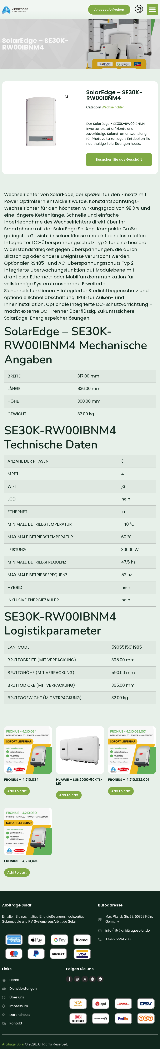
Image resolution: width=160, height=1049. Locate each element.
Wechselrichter (113, 107)
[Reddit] (100, 979)
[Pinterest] (92, 979)
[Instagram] (77, 979)
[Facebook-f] (69, 979)
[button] (152, 9)
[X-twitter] (84, 979)
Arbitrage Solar (13, 1044)
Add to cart (17, 791)
